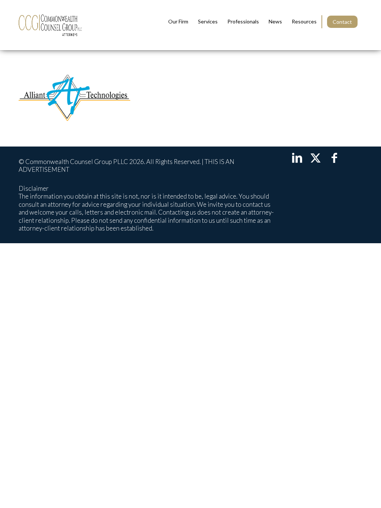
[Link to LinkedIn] (297, 157)
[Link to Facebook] (334, 157)
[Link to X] (315, 157)
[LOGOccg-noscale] (50, 25)
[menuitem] (178, 21)
